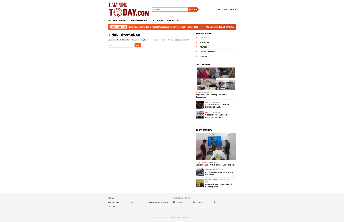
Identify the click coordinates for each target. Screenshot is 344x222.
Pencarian (193, 9)
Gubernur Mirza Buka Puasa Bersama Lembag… (217, 116)
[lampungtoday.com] (129, 9)
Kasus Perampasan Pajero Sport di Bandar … (219, 173)
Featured (204, 38)
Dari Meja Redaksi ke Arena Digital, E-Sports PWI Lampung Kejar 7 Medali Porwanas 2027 (148, 27)
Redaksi (131, 203)
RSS (217, 202)
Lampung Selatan (207, 52)
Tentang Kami (114, 203)
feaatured (204, 56)
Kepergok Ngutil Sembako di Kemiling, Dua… (218, 185)
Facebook (179, 202)
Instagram (200, 202)
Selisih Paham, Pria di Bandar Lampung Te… (216, 165)
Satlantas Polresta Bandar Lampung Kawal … (217, 105)
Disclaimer (113, 206)
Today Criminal (202, 162)
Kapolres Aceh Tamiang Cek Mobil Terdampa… (211, 95)
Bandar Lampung (211, 180)
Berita (198, 92)
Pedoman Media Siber (158, 203)
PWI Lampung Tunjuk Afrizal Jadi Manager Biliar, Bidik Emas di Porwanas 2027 (232, 27)
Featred (203, 47)
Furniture (204, 42)
